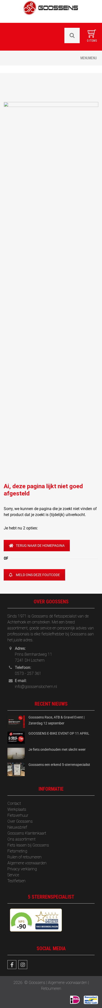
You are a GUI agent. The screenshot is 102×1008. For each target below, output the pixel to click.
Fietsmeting (17, 851)
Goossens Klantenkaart (26, 833)
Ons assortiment (21, 839)
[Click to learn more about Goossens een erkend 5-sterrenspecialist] (16, 769)
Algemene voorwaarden (27, 863)
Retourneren (51, 988)
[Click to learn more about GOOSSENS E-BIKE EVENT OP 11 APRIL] (16, 737)
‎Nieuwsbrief (17, 827)
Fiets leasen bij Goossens (28, 845)
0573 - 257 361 (28, 673)
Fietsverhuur (17, 815)
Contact (14, 803)
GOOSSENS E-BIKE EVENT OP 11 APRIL (58, 733)
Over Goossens (20, 821)
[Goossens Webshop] (51, 11)
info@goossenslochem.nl (36, 686)
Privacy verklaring (22, 869)
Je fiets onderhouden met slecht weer (57, 749)
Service (13, 875)
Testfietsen (16, 880)
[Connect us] (11, 964)
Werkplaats (16, 809)
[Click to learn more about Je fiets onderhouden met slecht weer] (16, 753)
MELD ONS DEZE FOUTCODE (38, 575)
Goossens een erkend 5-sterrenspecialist (59, 765)
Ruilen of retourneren (24, 857)
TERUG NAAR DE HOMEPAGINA (40, 546)
